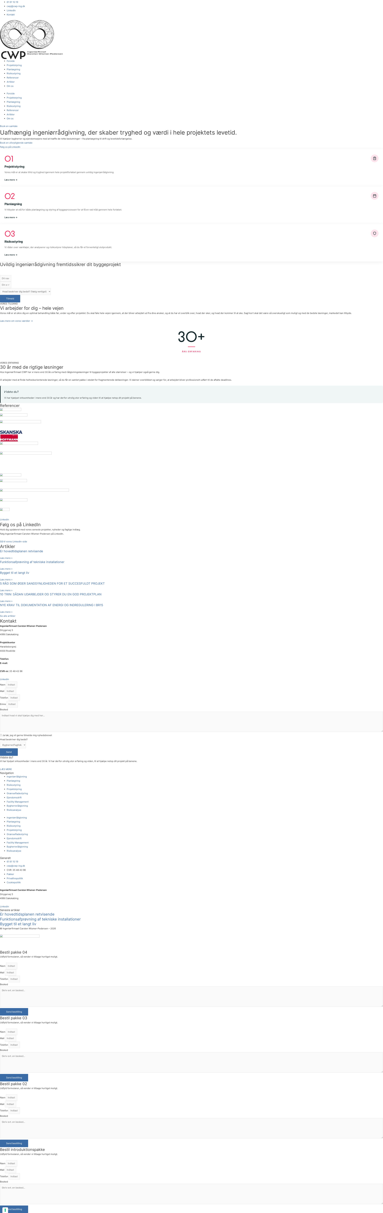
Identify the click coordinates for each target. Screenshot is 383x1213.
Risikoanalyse (14, 810)
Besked (4, 709)
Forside (11, 61)
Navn (3, 684)
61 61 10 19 (15, 658)
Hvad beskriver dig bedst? (14, 739)
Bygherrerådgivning (17, 805)
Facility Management (18, 801)
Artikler (11, 81)
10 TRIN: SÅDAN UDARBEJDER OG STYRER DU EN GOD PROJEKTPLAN (50, 594)
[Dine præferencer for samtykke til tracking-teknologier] (5, 1210)
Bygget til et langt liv (14, 573)
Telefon (4, 697)
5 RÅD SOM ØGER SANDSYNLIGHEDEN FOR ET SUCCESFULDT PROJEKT (52, 583)
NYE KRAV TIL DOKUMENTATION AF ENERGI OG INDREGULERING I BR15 (51, 605)
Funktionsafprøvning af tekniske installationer (32, 562)
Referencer (13, 77)
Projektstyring (14, 65)
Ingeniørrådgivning (17, 776)
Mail (2, 691)
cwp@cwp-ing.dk (17, 663)
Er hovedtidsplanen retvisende (21, 551)
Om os (10, 86)
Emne (3, 704)
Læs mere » (6, 558)
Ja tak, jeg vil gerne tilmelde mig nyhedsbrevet (27, 735)
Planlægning (13, 69)
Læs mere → (10, 179)
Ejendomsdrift (14, 797)
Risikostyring (13, 73)
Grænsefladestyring (17, 793)
